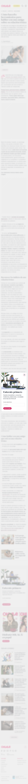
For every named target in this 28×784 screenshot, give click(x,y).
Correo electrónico (7, 402)
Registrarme (7, 408)
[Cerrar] (24, 375)
